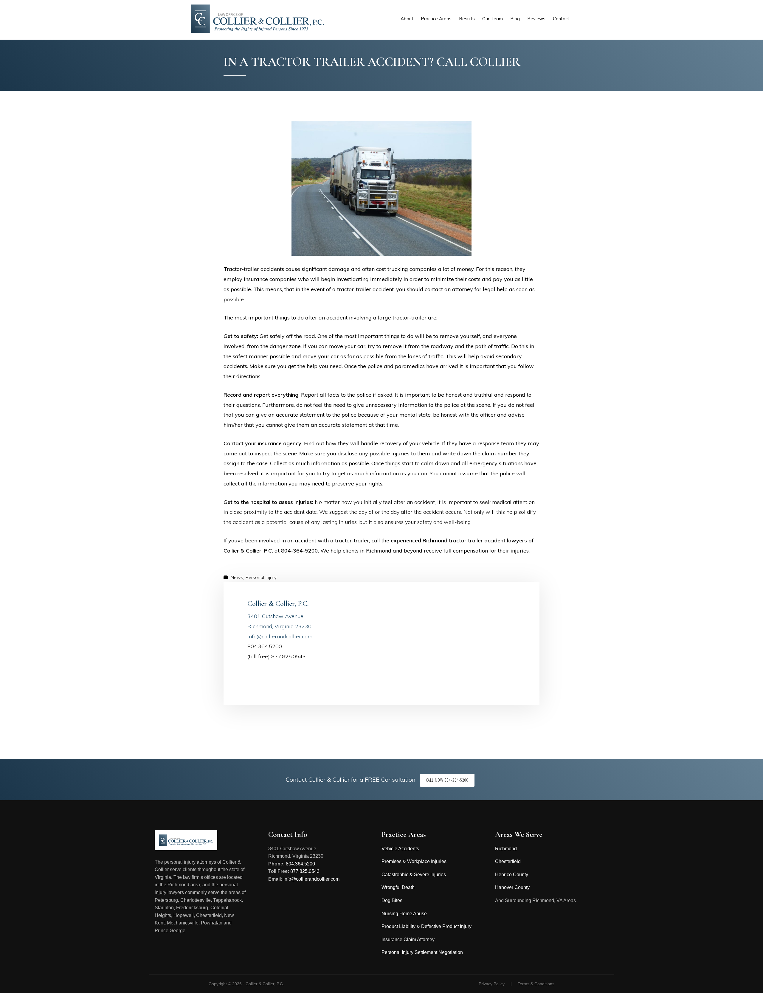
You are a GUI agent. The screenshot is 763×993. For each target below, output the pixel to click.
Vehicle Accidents (400, 848)
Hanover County (512, 887)
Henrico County (511, 874)
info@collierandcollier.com (279, 636)
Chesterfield (508, 861)
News (236, 577)
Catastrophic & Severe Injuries (414, 874)
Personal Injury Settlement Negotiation (422, 952)
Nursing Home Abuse (404, 913)
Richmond (506, 848)
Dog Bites (392, 900)
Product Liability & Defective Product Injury (427, 926)
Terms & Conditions (536, 983)
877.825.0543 (305, 871)
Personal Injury (261, 577)
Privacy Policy (492, 983)
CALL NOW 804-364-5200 (447, 780)
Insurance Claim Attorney (408, 939)
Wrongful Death (398, 887)
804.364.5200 (300, 863)
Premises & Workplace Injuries (414, 861)
